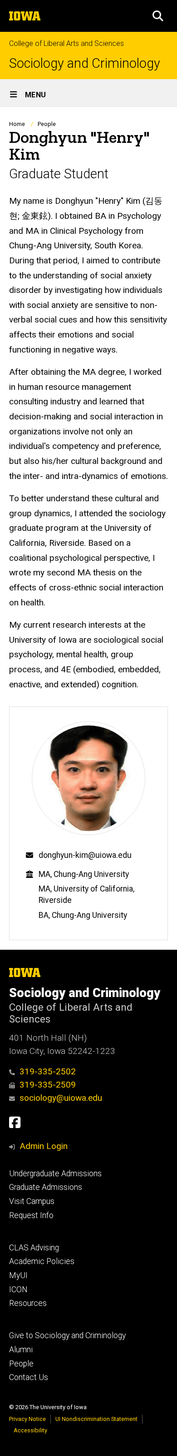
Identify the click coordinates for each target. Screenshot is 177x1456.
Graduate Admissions (45, 1187)
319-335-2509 (48, 1084)
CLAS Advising (34, 1247)
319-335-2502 (48, 1071)
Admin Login (44, 1146)
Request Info (31, 1215)
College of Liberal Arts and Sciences (66, 43)
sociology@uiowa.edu (61, 1098)
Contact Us (28, 1377)
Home (17, 124)
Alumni (21, 1349)
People (47, 124)
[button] (158, 16)
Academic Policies (41, 1261)
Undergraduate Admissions (55, 1173)
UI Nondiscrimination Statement (96, 1419)
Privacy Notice (27, 1419)
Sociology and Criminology (84, 63)
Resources (28, 1303)
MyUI (18, 1275)
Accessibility (30, 1430)
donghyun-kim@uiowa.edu (85, 855)
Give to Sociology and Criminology (67, 1335)
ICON (18, 1289)
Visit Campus (31, 1201)
